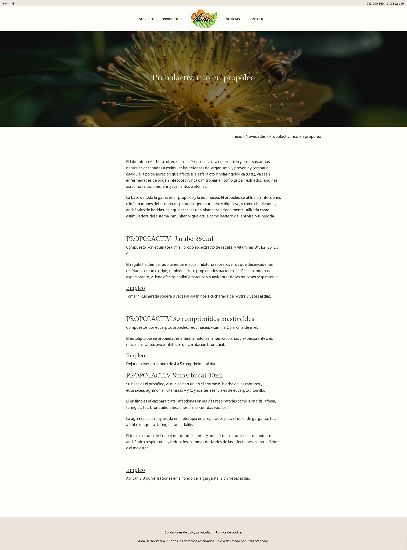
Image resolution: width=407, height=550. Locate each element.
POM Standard (257, 541)
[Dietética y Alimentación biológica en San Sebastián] (203, 18)
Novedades (256, 136)
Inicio (237, 136)
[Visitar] (5, 3)
